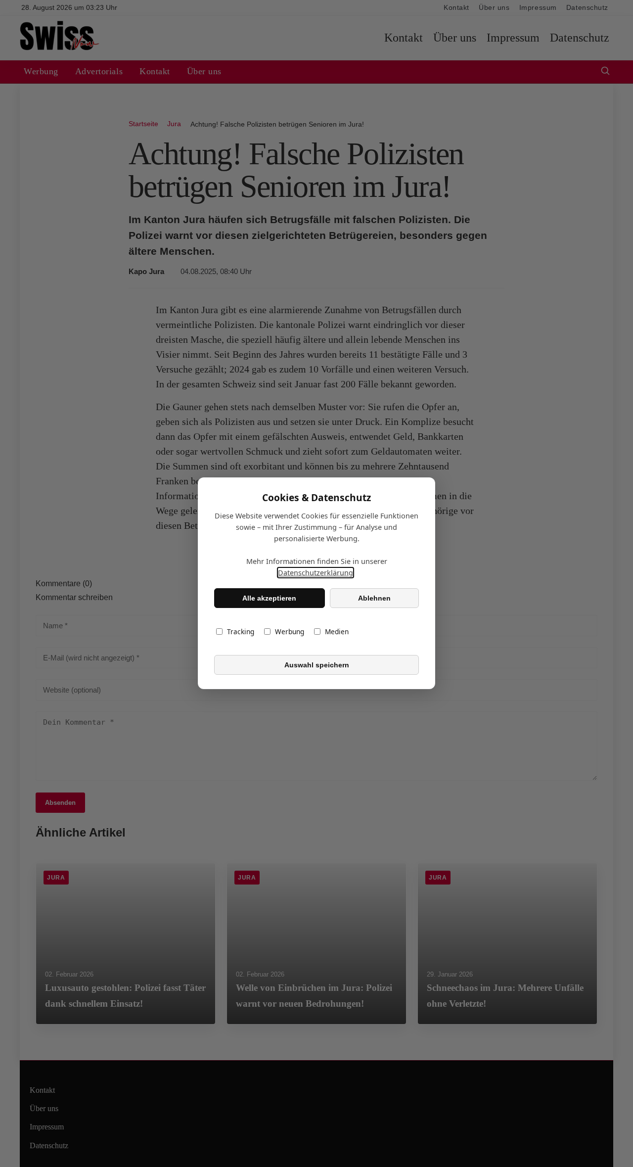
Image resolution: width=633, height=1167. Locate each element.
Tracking (240, 632)
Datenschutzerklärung (315, 573)
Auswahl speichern (316, 665)
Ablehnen (374, 598)
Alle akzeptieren (269, 598)
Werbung (289, 632)
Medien (337, 632)
